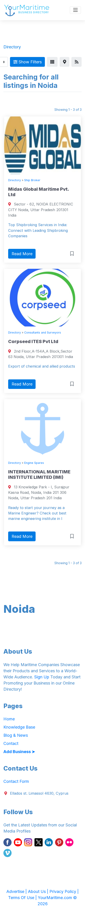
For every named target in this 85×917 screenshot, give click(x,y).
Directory (14, 180)
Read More (22, 253)
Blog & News (15, 735)
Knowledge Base (19, 727)
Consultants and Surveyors (42, 332)
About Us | (38, 891)
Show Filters (29, 61)
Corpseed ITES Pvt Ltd (33, 341)
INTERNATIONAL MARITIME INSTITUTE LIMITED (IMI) (39, 474)
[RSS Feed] (76, 62)
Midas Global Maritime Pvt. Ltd (38, 191)
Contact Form (16, 781)
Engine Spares (34, 463)
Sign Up (41, 677)
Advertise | (17, 891)
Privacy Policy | (64, 891)
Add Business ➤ (19, 751)
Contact (10, 743)
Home (9, 719)
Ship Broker (32, 180)
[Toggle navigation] (75, 10)
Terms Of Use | (23, 897)
